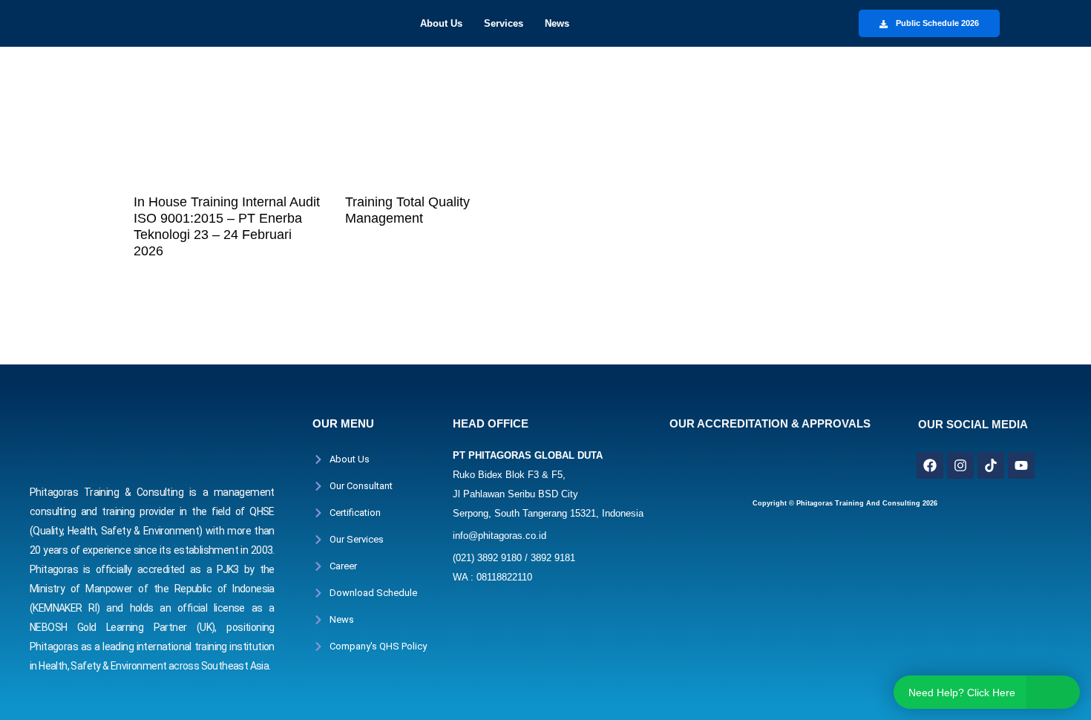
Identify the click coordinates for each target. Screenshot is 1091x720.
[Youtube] (1021, 465)
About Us (441, 23)
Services (503, 23)
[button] (444, 23)
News (557, 23)
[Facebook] (930, 465)
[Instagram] (960, 465)
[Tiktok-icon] (990, 465)
